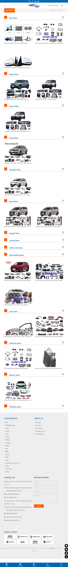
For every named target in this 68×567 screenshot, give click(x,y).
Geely (7, 457)
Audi (6, 448)
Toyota (7, 431)
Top (61, 566)
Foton (7, 460)
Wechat (34, 566)
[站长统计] (52, 548)
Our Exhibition (39, 434)
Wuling (7, 440)
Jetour (7, 428)
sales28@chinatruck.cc (13, 494)
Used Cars (8, 469)
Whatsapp (20, 566)
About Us (38, 422)
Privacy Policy (57, 548)
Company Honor (40, 431)
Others (7, 466)
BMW (6, 451)
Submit (39, 506)
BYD (6, 422)
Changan (8, 442)
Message (48, 566)
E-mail (6, 566)
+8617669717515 (11, 497)
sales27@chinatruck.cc (13, 520)
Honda (7, 445)
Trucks (7, 472)
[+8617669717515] (66, 545)
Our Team (38, 425)
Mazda (7, 454)
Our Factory (38, 428)
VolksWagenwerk (10, 425)
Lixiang (7, 437)
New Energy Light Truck (12, 463)
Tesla (6, 434)
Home (54, 10)
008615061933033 (11, 513)
